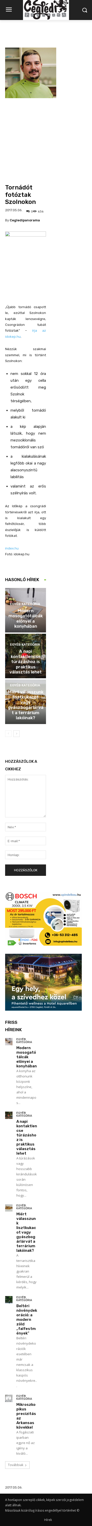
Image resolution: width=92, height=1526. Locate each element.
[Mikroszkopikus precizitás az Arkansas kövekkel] (9, 1398)
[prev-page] (8, 733)
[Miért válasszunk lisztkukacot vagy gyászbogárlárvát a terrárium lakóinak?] (9, 1208)
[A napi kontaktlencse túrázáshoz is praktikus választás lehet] (9, 1115)
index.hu (12, 548)
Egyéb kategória (25, 604)
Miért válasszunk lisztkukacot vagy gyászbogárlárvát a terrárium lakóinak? (25, 704)
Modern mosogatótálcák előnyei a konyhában (25, 618)
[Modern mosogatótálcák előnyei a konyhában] (9, 1041)
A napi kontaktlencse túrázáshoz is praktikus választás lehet (25, 661)
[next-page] (16, 733)
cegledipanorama (25, 220)
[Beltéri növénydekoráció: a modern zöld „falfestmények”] (9, 1299)
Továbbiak (15, 1465)
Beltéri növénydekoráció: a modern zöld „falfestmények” (26, 1320)
